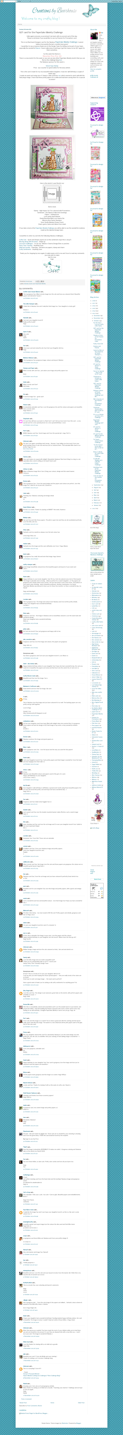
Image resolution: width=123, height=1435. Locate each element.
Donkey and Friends (97, 347)
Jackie (25, 1105)
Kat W (25, 785)
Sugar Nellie (95, 764)
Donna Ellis (26, 1004)
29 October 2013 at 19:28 (30, 658)
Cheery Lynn (95, 614)
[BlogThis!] (38, 281)
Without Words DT (97, 787)
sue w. (25, 933)
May (95, 495)
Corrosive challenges (26, 243)
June (95, 492)
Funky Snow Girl (98, 344)
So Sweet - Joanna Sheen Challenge (98, 441)
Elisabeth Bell (96, 658)
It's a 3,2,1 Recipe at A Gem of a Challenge (98, 416)
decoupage (95, 633)
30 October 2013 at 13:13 (30, 1141)
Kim (24, 822)
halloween (95, 673)
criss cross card (96, 625)
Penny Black (95, 721)
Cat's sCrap (26, 1192)
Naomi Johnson (28, 1083)
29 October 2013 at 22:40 (30, 905)
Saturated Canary (97, 737)
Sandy (25, 957)
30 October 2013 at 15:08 (30, 1186)
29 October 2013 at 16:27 (30, 488)
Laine (24, 493)
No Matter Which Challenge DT (97, 708)
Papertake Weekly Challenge (66, 42)
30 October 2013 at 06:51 (30, 1027)
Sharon (37, 48)
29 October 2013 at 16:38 (30, 501)
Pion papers (95, 725)
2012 (93, 508)
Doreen (25, 737)
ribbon (94, 735)
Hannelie (25, 318)
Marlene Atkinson (28, 358)
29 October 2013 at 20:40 (31, 764)
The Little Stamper (28, 304)
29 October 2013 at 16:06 (30, 451)
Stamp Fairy (95, 754)
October (96, 321)
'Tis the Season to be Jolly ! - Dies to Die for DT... (98, 447)
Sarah (25, 757)
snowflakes (95, 750)
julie (24, 1354)
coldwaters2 (27, 721)
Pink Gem (95, 723)
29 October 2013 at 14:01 (30, 312)
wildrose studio (96, 785)
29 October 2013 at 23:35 (30, 941)
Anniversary (95, 593)
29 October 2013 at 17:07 (30, 524)
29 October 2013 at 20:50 (31, 794)
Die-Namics (95, 638)
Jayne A (25, 332)
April (95, 497)
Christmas (95, 616)
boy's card (95, 604)
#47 (59, 75)
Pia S (24, 1018)
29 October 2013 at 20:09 (31, 715)
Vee (24, 874)
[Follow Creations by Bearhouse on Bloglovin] (98, 98)
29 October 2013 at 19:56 (30, 680)
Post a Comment (26, 1399)
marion (25, 543)
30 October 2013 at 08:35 (30, 1077)
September (97, 485)
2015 (93, 308)
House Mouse (96, 675)
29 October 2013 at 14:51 (30, 376)
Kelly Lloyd (26, 1342)
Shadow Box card (97, 740)
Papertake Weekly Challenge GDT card (98, 422)
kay (24, 1260)
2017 (93, 303)
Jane (24, 1117)
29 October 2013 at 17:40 (30, 538)
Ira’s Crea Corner (28, 449)
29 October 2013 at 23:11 (30, 927)
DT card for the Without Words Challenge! (98, 435)
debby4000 (27, 1046)
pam (24, 886)
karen (25, 554)
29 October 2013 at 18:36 (30, 608)
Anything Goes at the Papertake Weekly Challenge (97, 470)
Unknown (26, 441)
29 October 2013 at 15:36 (30, 399)
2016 (94, 306)
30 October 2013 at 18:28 (30, 1216)
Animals (26, 283)
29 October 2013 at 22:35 (30, 893)
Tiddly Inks (95, 771)
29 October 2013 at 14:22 (30, 352)
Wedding (94, 773)
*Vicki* (25, 1147)
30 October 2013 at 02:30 (31, 985)
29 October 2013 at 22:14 (30, 868)
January (96, 505)
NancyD (25, 1250)
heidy (24, 382)
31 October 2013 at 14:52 (30, 1310)
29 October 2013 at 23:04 (30, 917)
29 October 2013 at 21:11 (30, 804)
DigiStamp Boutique (95, 648)
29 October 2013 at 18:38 (30, 623)
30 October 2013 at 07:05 (31, 1054)
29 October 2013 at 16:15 (30, 475)
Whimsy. (94, 779)
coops (25, 1236)
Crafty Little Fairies (97, 622)
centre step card (97, 610)
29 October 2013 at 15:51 (30, 435)
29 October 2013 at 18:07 (30, 559)
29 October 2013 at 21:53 (30, 840)
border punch (96, 602)
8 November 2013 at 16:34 (31, 1378)
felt (93, 662)
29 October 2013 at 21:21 (30, 830)
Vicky (24, 530)
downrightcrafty (28, 1222)
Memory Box (96, 698)
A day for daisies (97, 584)
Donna (25, 481)
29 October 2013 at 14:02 (30, 326)
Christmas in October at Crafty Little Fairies (97, 379)
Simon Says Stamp (52, 66)
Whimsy (94, 777)
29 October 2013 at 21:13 (30, 816)
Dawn (25, 1316)
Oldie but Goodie (24, 247)
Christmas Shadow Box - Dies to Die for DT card (98, 410)
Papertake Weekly (40, 283)
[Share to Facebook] (42, 281)
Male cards (95, 696)
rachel (25, 898)
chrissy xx (26, 469)
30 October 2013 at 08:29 (31, 1066)
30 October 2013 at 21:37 (30, 1244)
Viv (24, 394)
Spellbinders (95, 752)
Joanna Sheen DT (97, 679)
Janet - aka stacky (28, 663)
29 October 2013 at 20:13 (30, 731)
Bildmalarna (95, 595)
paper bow (95, 712)
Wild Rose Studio (97, 781)
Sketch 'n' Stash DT (98, 746)
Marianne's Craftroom (29, 686)
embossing (95, 660)
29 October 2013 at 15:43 (30, 425)
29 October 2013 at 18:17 (30, 571)
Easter (94, 655)
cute (93, 631)
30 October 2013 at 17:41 (30, 1204)
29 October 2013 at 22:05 (30, 856)
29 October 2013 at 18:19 (30, 594)
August (96, 487)
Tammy (25, 457)
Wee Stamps (96, 775)
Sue (24, 345)
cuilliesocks (26, 862)
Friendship (95, 666)
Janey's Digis (95, 677)
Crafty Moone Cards (29, 676)
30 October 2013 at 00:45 (31, 952)
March (96, 500)
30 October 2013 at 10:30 (30, 1112)
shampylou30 (27, 1270)
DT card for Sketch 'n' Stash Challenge (97, 366)
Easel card (32, 283)
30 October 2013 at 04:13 (30, 1013)
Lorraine (25, 599)
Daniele (25, 810)
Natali (25, 1383)
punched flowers (97, 727)
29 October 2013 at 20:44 (30, 780)
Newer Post (23, 1403)
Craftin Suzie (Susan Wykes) (31, 292)
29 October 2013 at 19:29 (30, 670)
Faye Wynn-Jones (28, 1210)
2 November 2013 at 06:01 (31, 1322)
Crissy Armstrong (97, 627)
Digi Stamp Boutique (95, 644)
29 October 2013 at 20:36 (30, 752)
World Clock (97, 879)
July (95, 490)
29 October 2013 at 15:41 (30, 413)
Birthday (94, 597)
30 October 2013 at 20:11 (30, 1230)
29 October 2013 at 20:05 (31, 691)
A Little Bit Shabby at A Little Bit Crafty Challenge (97, 462)
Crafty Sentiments (25, 249)
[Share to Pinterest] (43, 281)
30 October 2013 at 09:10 (30, 1087)
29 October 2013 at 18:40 (30, 634)
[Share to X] (40, 281)
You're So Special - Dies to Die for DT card (98, 372)
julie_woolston (27, 639)
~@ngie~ (25, 1300)
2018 (93, 301)
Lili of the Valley (96, 688)
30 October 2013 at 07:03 (31, 1040)
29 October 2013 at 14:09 (30, 340)
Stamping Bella (96, 760)
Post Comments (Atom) (34, 1406)
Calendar (98, 865)
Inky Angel (26, 990)
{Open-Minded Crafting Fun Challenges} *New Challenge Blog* (41, 1375)
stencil (94, 762)
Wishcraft (26, 910)
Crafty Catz (23, 240)
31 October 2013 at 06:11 (30, 1265)
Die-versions (95, 640)
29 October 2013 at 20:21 (30, 741)
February (96, 503)
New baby (95, 706)
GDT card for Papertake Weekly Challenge (97, 359)
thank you (95, 769)
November (97, 318)
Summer (94, 766)
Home (20, 24)
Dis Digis (94, 651)
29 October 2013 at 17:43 (30, 548)
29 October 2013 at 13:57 (30, 298)
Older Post (81, 1403)
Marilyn (25, 517)
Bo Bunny (95, 599)
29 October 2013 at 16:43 (30, 512)
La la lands (95, 683)
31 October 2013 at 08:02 (30, 1277)
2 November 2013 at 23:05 (31, 1348)
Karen (25, 576)
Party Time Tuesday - (26, 245)
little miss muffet (97, 692)
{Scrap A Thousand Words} (31, 1374)
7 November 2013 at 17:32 (31, 1360)
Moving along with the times (28, 242)
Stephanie (26, 418)
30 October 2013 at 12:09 (30, 1125)
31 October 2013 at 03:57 (30, 1254)
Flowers (94, 664)
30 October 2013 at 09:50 (31, 1099)
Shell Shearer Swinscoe (30, 1093)
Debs (24, 613)
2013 (93, 313)
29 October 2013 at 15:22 (30, 388)
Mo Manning (95, 700)
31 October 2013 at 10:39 (30, 1294)
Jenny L (25, 770)
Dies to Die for (96, 642)
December (97, 315)
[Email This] (36, 281)
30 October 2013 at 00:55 (31, 966)
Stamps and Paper (28, 368)
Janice (25, 922)
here (60, 60)
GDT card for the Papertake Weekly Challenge (98, 331)
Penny (25, 1032)
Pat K (24, 431)
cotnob (25, 846)
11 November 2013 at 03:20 (31, 1395)
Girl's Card (95, 670)
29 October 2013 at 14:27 (30, 362)
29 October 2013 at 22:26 (30, 880)
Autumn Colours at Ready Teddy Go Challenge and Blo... (98, 393)
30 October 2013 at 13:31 (30, 1153)
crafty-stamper (28, 564)
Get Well (94, 668)
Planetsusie (26, 1131)
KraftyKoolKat (27, 1282)
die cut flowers (96, 635)
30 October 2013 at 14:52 (30, 1169)
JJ (23, 696)
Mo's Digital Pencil (97, 702)
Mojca (25, 1072)
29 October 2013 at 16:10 (30, 463)
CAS (93, 608)
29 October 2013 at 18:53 (30, 647)
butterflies (95, 606)
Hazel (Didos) (27, 507)
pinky (24, 629)
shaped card (95, 744)
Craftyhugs (26, 1175)
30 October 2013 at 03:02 (31, 999)
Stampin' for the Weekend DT (97, 757)
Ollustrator (65, 1423)
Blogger (78, 1423)
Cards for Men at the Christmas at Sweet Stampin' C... (98, 352)
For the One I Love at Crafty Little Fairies (98, 324)
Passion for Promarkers (95, 718)
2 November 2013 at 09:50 (31, 1336)
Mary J (25, 747)
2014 (93, 311)
